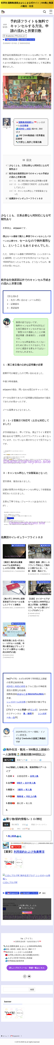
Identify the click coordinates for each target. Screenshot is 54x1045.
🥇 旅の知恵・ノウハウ (26, 39)
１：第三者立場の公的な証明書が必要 (30, 180)
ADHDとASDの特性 (16, 686)
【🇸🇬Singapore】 (11, 39)
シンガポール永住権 (16, 701)
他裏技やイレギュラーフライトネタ (26, 198)
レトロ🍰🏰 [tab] (9, 828)
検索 (32, 989)
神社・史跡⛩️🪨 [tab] (23, 828)
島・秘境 (27, 713)
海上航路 (12, 835)
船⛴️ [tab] (6, 824)
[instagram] (24, 976)
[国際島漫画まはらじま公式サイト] (3, 12)
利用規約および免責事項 (29, 851)
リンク (33, 709)
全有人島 (34, 776)
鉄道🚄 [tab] (25, 824)
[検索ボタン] (44, 12)
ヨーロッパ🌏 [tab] (36, 760)
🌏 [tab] (8, 760)
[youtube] (29, 976)
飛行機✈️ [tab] (15, 824)
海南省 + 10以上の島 (27, 796)
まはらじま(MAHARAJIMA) (30, 693)
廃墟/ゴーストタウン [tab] (39, 824)
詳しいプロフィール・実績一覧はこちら (27, 967)
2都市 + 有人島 (25, 789)
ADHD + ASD (24, 128)
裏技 (43, 893)
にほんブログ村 (10, 882)
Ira (25, 122)
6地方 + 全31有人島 (26, 782)
